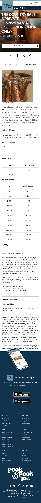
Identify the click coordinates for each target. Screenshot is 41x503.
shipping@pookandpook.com (13, 271)
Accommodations (27, 460)
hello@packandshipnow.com (13, 288)
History (24, 453)
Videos (3, 463)
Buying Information (7, 432)
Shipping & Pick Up (7, 442)
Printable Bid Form (7, 434)
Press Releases (6, 456)
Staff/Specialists (26, 456)
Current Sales (5, 418)
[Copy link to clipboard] (11, 55)
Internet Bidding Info (7, 437)
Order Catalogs (6, 425)
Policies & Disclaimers (8, 444)
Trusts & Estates (26, 423)
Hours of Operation (27, 463)
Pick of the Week (6, 460)
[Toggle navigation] (36, 3)
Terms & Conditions (7, 446)
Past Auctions (5, 421)
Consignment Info (27, 432)
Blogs (3, 458)
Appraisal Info (26, 418)
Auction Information (30, 65)
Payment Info (5, 439)
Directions (25, 458)
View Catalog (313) (18, 46)
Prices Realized (26, 439)
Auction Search (6, 423)
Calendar (4, 453)
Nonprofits (25, 421)
